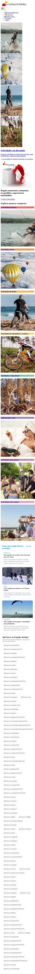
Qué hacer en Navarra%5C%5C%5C (14, 929)
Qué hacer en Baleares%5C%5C (13, 773)
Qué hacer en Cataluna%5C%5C (13, 649)
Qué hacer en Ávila (9, 757)
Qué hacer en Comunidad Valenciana (14, 761)
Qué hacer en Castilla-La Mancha (13, 821)
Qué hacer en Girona (10, 673)
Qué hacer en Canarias (10, 849)
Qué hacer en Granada (10, 825)
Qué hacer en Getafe (9, 777)
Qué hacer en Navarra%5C (11, 921)
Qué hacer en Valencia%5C (11, 745)
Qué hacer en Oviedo (10, 964)
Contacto (7, 18)
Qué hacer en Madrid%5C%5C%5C (14, 909)
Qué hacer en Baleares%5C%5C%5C (14, 717)
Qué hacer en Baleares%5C (11, 769)
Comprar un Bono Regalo (7, 199)
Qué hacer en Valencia (10, 741)
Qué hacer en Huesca (10, 861)
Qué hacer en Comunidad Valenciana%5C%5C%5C (18, 729)
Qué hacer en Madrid (10, 897)
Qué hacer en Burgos (10, 913)
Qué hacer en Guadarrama (11, 733)
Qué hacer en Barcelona (10, 669)
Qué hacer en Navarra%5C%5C (13, 925)
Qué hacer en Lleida (9, 693)
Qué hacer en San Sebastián (11, 968)
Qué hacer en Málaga (25, 817)
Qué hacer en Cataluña (10, 653)
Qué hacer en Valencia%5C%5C (13, 749)
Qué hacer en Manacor (10, 809)
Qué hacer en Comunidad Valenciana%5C (15, 721)
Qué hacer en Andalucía (10, 677)
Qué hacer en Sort (26, 697)
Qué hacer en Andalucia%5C (12, 685)
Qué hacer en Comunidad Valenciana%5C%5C (17, 725)
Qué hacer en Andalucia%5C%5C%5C (15, 681)
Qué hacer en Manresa (10, 661)
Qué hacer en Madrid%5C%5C (12, 905)
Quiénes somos (9, 17)
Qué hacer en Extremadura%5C (13, 952)
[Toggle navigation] (5, 9)
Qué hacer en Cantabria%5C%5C (13, 789)
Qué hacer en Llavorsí (10, 701)
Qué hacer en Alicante (25, 829)
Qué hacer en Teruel (9, 829)
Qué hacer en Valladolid (10, 837)
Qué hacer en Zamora (10, 881)
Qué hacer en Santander (10, 813)
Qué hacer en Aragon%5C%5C (12, 941)
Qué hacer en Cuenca (10, 869)
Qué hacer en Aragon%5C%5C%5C (14, 944)
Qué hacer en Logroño (10, 865)
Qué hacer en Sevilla (9, 797)
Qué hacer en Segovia (10, 713)
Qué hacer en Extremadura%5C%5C (14, 956)
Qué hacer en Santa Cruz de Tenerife (14, 873)
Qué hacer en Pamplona (10, 841)
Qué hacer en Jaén (24, 869)
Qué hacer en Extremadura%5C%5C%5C (15, 960)
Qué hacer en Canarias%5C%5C (13, 857)
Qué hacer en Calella (10, 665)
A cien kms (9, 15)
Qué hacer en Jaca (25, 893)
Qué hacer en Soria (9, 933)
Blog (6, 20)
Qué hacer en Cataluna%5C (11, 645)
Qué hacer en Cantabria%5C (12, 785)
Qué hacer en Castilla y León (12, 705)
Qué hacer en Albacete (10, 893)
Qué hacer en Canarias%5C (11, 853)
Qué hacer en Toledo (10, 877)
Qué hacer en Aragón (24, 933)
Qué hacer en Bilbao (9, 817)
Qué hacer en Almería (10, 885)
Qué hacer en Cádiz (9, 765)
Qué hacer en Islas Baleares (11, 737)
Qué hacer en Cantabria (10, 781)
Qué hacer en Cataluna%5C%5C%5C (14, 657)
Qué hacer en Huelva (10, 805)
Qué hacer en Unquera (10, 801)
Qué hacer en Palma (9, 833)
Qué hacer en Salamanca (11, 889)
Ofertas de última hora (11, 12)
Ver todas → (29, 546)
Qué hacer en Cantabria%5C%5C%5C (14, 793)
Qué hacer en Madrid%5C (11, 901)
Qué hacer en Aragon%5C (11, 937)
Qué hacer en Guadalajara (11, 709)
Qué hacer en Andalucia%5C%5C (13, 689)
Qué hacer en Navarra (10, 917)
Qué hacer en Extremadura (11, 948)
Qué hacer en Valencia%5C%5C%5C (14, 753)
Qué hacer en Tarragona (10, 697)
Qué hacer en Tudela (9, 845)
